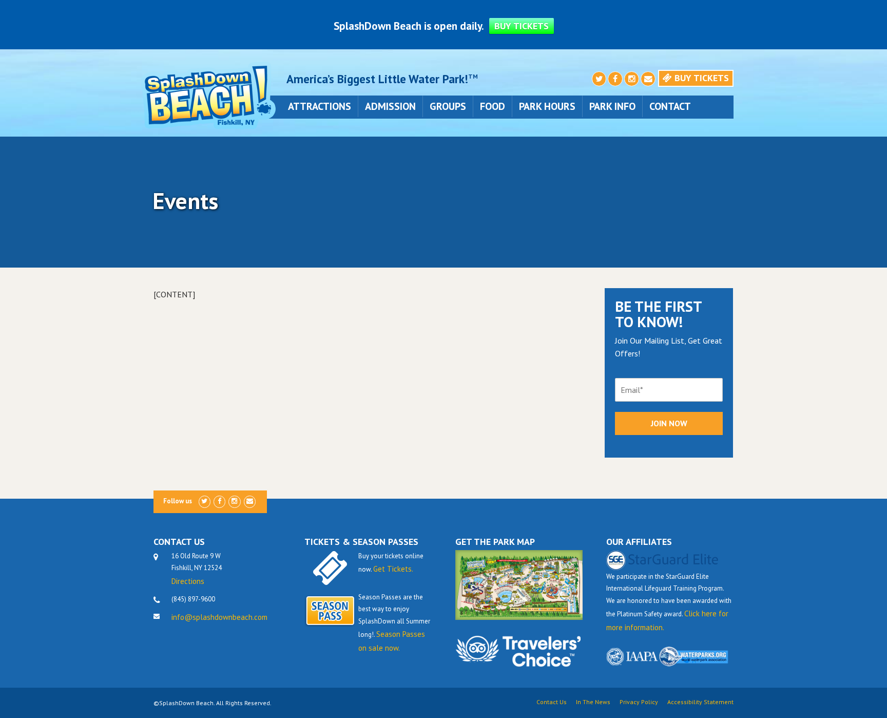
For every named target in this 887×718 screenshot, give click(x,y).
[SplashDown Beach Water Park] (207, 95)
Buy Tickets (700, 78)
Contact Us (551, 702)
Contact (670, 106)
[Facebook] (615, 79)
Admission (390, 106)
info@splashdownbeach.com (219, 617)
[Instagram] (631, 79)
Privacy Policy (639, 702)
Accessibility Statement (700, 702)
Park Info (612, 106)
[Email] (648, 79)
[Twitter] (599, 79)
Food (492, 106)
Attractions (319, 106)
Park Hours (547, 106)
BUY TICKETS (521, 26)
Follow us (177, 501)
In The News (593, 702)
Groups (448, 106)
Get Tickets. (393, 569)
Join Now (669, 423)
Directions (187, 581)
